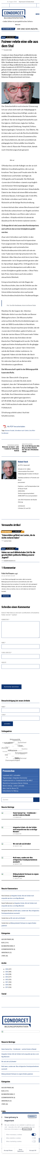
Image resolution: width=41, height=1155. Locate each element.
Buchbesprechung (7, 946)
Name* (3, 707)
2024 (6, 974)
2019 (6, 987)
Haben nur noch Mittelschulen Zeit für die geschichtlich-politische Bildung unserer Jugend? (18, 555)
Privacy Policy (27, 1129)
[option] (28, 29)
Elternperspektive (7, 949)
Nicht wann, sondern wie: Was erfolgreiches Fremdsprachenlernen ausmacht (25, 860)
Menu (37, 14)
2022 (6, 979)
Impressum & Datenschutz (26, 1)
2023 (6, 977)
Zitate (3, 956)
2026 (6, 969)
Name (3, 642)
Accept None (8, 1150)
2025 (6, 971)
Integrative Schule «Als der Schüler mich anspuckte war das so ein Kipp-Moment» (25, 829)
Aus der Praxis (6, 532)
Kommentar (5, 619)
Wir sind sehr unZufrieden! (22, 844)
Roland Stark (8, 50)
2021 (6, 982)
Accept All (32, 1150)
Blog (3, 37)
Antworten (6, 596)
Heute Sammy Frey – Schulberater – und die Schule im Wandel (25, 814)
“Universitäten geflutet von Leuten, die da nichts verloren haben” (18, 536)
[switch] (34, 1134)
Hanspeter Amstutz (9, 560)
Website (3, 662)
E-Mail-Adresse (6, 652)
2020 (6, 984)
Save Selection (20, 1150)
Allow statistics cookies (13, 1138)
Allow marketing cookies (13, 1141)
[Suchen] (36, 799)
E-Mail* (3, 714)
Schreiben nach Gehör (22, 430)
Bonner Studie (9, 430)
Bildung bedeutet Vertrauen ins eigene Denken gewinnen (17, 1074)
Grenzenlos (5, 952)
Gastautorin (7, 541)
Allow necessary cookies (14, 1134)
